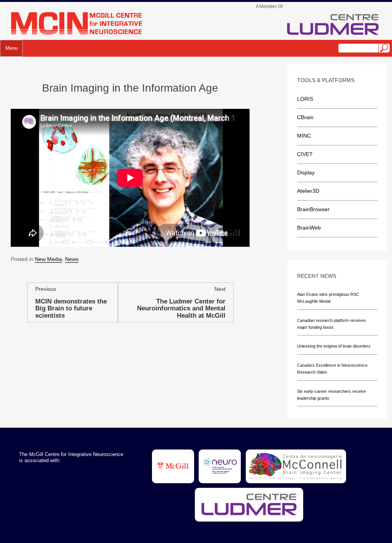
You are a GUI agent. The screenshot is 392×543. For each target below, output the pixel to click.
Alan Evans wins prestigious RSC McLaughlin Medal (328, 297)
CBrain (305, 117)
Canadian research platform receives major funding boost (331, 324)
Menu (11, 48)
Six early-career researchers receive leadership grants (331, 394)
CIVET (305, 154)
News (71, 259)
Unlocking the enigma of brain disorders (334, 346)
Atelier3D (308, 191)
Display (306, 172)
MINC (304, 136)
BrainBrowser (313, 209)
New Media (48, 259)
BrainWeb (309, 228)
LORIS (305, 99)
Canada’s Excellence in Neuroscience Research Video (332, 368)
